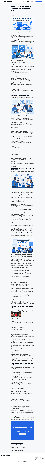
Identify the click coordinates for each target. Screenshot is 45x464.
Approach (28, 1)
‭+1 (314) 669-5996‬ (41, 458)
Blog (35, 1)
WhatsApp (40, 457)
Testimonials (31, 1)
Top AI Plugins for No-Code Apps (18, 195)
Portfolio (24, 1)
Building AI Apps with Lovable (19, 278)
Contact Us (39, 1)
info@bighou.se (41, 456)
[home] (7, 1)
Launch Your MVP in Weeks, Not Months (21, 413)
